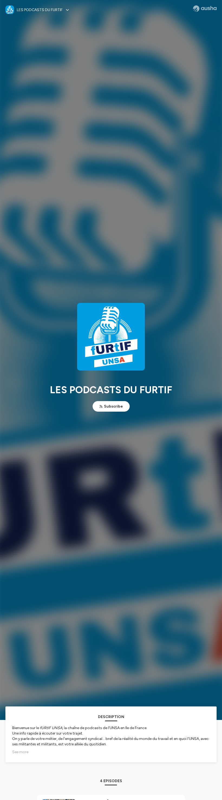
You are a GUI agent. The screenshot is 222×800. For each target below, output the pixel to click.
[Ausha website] (205, 8)
